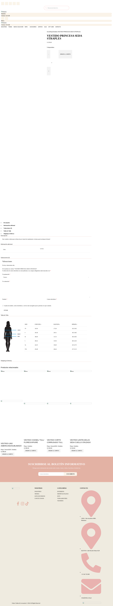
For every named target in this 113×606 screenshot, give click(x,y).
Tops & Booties (62, 498)
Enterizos (60, 491)
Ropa (51, 31)
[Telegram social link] (18, 3)
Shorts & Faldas (62, 493)
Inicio (48, 31)
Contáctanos (39, 498)
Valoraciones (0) (8, 228)
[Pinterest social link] (10, 3)
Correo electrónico (52, 299)
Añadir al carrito (65, 54)
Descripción (7, 222)
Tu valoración (6, 281)
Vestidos (55, 31)
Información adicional (9, 225)
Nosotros (38, 491)
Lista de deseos (40, 496)
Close (2, 371)
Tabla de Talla (7, 231)
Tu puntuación (6, 274)
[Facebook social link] (2, 3)
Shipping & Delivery (9, 233)
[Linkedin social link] (14, 3)
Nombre (4, 299)
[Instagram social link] (6, 18)
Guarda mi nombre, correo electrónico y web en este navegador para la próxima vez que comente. (27, 305)
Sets (58, 496)
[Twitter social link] (6, 3)
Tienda (37, 493)
